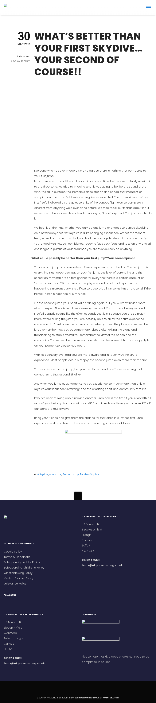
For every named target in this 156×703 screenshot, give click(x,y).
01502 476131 (90, 560)
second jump (71, 474)
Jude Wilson (23, 56)
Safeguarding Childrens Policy (24, 567)
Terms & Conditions (17, 557)
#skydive (42, 474)
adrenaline (55, 474)
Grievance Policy (15, 583)
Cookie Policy (13, 551)
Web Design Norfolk (87, 697)
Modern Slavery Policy (18, 578)
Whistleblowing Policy (18, 573)
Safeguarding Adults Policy (22, 562)
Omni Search (111, 697)
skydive (15, 61)
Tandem (25, 61)
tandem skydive (89, 474)
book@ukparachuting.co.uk (102, 565)
